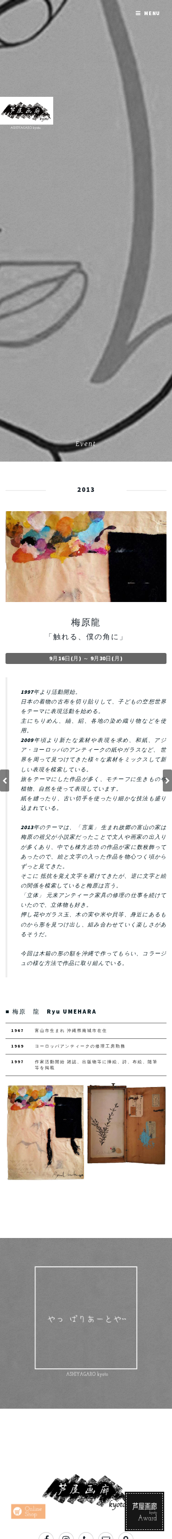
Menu (152, 13)
